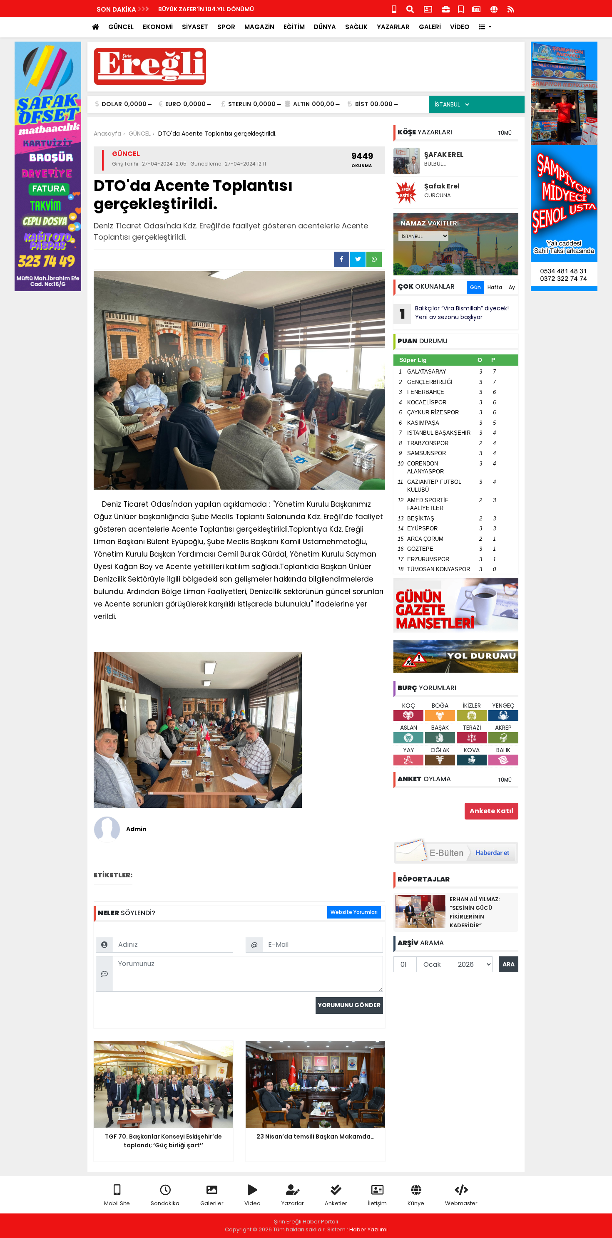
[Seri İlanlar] (461, 8)
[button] (485, 27)
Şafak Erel (442, 186)
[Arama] (410, 8)
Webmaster (461, 1203)
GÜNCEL (121, 26)
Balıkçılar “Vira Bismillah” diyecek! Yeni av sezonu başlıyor (454, 313)
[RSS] (510, 8)
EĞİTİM (294, 26)
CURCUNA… (439, 195)
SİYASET (195, 26)
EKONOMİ (158, 26)
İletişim (377, 1203)
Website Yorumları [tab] (354, 912)
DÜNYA (325, 26)
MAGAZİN (259, 26)
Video (252, 1203)
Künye (416, 1203)
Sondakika (165, 1203)
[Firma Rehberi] (446, 8)
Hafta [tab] (495, 287)
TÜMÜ (505, 132)
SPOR (226, 26)
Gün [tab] (475, 287)
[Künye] (494, 8)
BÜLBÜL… (435, 164)
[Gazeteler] (476, 8)
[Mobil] (394, 8)
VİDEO (460, 26)
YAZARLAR (393, 26)
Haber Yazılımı (368, 1229)
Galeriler (212, 1203)
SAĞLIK (356, 26)
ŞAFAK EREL (443, 154)
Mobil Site (117, 1203)
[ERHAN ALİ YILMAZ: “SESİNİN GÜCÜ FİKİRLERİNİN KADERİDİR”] (420, 911)
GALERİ (430, 26)
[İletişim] (428, 8)
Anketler (336, 1203)
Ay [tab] (512, 287)
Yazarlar (292, 1203)
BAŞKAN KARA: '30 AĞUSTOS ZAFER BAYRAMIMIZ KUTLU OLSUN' (250, 9)
